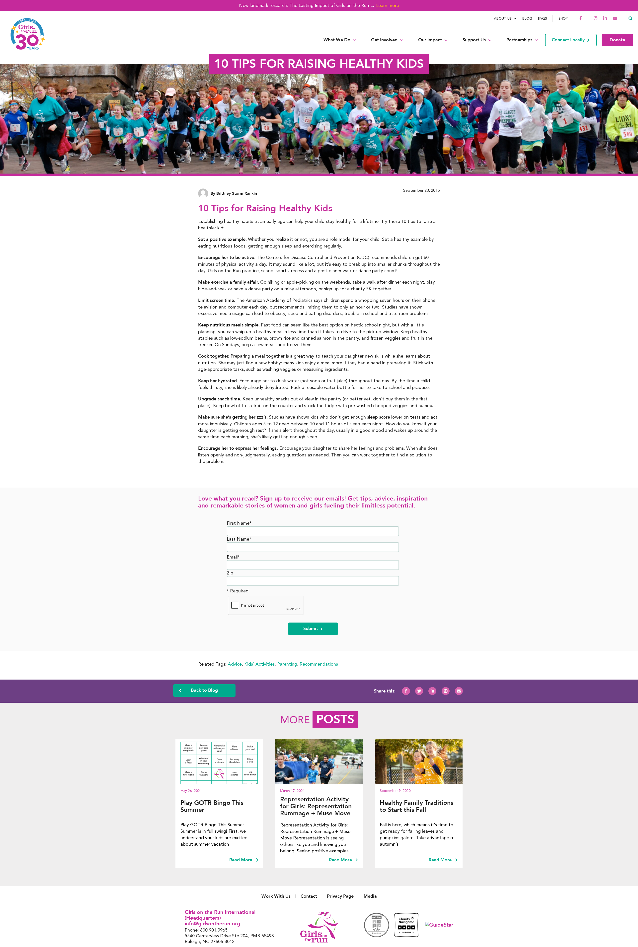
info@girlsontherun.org (212, 923)
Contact (309, 896)
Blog (527, 18)
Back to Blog (204, 690)
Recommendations (319, 664)
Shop (563, 18)
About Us (503, 18)
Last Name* (239, 539)
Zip (230, 572)
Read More (241, 860)
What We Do (336, 40)
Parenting (287, 664)
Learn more (387, 5)
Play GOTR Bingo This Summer (211, 806)
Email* (233, 557)
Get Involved (384, 40)
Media (370, 896)
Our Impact (430, 40)
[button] (630, 18)
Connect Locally (568, 40)
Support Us (474, 40)
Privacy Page (340, 896)
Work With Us (276, 896)
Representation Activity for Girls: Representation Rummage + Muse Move (316, 806)
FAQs (542, 18)
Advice (235, 664)
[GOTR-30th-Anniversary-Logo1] (25, 40)
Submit (310, 629)
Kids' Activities (259, 664)
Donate (617, 40)
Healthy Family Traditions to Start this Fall (416, 806)
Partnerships (519, 40)
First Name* (239, 523)
